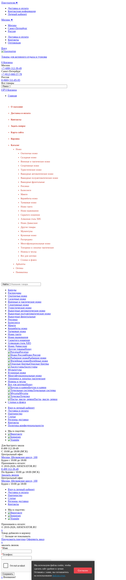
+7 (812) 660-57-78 (11, 74)
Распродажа (26, 239)
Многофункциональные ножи (35, 243)
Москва (12, 25)
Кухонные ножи (28, 235)
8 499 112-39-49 (10, 469)
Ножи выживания (29, 211)
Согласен (83, 570)
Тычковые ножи (28, 202)
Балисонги (26, 190)
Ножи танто (26, 206)
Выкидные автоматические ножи (37, 174)
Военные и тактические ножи (35, 161)
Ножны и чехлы (28, 252)
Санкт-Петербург (17, 28)
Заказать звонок (10, 475)
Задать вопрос (18, 126)
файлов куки (58, 575)
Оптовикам (14, 42)
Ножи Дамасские (29, 223)
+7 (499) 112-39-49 (11, 68)
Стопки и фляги (29, 260)
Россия (12, 31)
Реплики (25, 186)
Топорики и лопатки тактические (37, 247)
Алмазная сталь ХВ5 (31, 219)
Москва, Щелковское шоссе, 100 (19, 457)
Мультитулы (26, 231)
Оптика (19, 268)
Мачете (24, 194)
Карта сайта (17, 132)
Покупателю (9, 2)
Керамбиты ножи (29, 198)
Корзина (7, 62)
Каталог (15, 145)
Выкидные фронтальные (33, 182)
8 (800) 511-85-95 (10, 80)
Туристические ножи (31, 170)
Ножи (18, 149)
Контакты (13, 39)
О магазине (17, 107)
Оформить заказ (35, 539)
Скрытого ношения (30, 215)
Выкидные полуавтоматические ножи (39, 178)
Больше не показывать (17, 536)
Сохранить (8, 574)
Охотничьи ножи (29, 153)
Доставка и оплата (18, 36)
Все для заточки (28, 256)
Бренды (12, 290)
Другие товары (28, 227)
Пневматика (22, 272)
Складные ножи (28, 157)
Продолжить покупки (13, 539)
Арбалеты (20, 264)
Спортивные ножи (30, 165)
